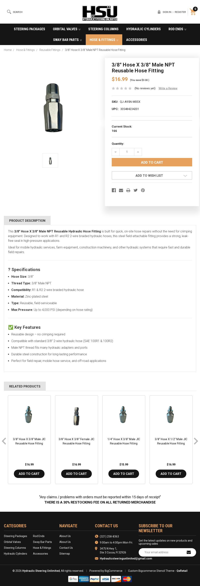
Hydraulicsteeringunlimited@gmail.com (126, 558)
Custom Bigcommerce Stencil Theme (151, 570)
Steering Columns (103, 29)
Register (180, 12)
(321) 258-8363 (109, 536)
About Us (65, 536)
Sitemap (64, 553)
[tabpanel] (29, 441)
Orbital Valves (65, 29)
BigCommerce (113, 570)
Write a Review (168, 88)
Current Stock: (122, 129)
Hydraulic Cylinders (143, 29)
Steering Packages (29, 29)
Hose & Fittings (103, 40)
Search (17, 12)
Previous (4, 441)
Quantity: (118, 143)
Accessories (136, 40)
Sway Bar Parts (66, 40)
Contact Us (66, 547)
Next (196, 441)
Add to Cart (29, 474)
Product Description (27, 221)
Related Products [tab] (24, 386)
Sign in (167, 12)
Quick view (29, 416)
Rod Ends (176, 29)
